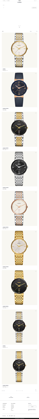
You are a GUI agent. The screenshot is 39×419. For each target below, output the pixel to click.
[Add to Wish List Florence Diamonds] (35, 113)
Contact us (4, 406)
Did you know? (4, 405)
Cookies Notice (12, 406)
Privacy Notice (12, 405)
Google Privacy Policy (30, 409)
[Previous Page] (16, 390)
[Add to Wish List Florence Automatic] (35, 73)
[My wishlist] (36, 0)
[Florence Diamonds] (19, 129)
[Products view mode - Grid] (3, 31)
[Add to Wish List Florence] (35, 33)
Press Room (12, 410)
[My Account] (35, 0)
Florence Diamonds (5, 227)
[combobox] (3, 7)
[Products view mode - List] (2, 31)
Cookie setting (12, 407)
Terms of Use (12, 404)
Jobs (11, 409)
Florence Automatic (6, 108)
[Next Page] (22, 390)
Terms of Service (34, 409)
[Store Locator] (34, 0)
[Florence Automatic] (19, 89)
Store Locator (4, 407)
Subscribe (32, 406)
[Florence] (19, 50)
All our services (4, 404)
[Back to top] (19, 27)
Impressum (12, 408)
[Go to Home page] (19, 0)
